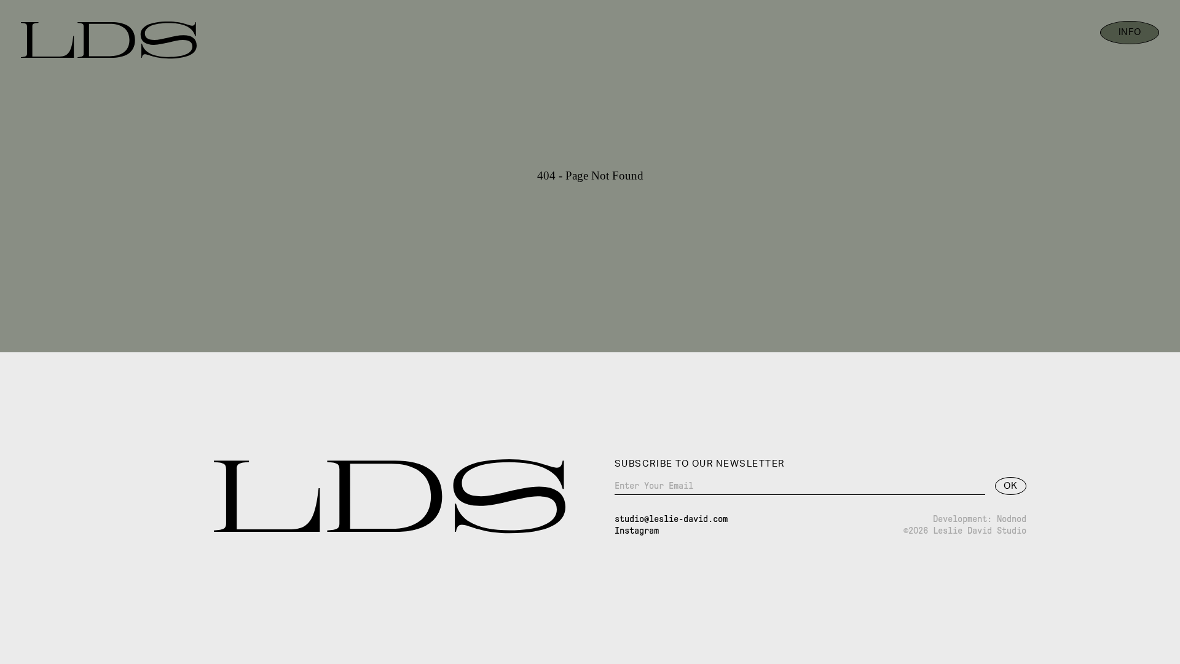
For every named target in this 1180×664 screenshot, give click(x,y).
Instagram (637, 531)
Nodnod (1011, 519)
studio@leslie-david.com (671, 519)
